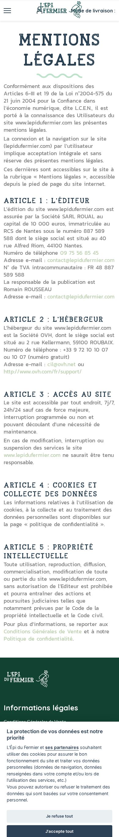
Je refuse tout (59, 816)
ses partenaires (62, 747)
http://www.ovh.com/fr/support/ (43, 371)
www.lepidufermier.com (32, 455)
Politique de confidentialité (38, 639)
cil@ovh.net (61, 364)
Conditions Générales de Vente (43, 631)
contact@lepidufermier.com (80, 260)
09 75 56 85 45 (79, 253)
